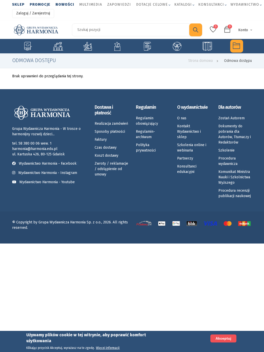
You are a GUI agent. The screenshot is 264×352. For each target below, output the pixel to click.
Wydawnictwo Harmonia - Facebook (48, 163)
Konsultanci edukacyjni (186, 169)
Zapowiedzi (119, 4)
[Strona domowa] (36, 30)
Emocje (117, 46)
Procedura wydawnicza (227, 161)
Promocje (40, 4)
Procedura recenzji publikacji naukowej (234, 193)
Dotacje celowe (152, 4)
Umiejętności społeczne (176, 46)
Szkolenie (226, 150)
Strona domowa (200, 60)
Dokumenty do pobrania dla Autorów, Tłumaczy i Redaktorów (234, 134)
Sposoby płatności (110, 131)
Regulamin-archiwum (145, 134)
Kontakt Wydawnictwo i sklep (189, 131)
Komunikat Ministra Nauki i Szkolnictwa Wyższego (234, 177)
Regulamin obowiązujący (147, 121)
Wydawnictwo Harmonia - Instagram (47, 173)
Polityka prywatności (146, 148)
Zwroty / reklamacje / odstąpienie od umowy (111, 169)
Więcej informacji (108, 348)
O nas (181, 118)
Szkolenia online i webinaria (191, 148)
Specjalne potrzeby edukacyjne (27, 46)
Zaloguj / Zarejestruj (33, 13)
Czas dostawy (106, 147)
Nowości (64, 4)
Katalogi (183, 4)
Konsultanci (211, 4)
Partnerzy (185, 158)
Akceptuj (223, 338)
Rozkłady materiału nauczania (206, 46)
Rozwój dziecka (87, 46)
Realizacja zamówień (111, 123)
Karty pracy (147, 46)
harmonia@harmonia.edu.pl (34, 149)
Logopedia (57, 46)
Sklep (18, 4)
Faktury (101, 139)
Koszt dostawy (106, 155)
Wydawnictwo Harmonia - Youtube (47, 182)
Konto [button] (243, 30)
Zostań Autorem (231, 118)
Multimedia (90, 4)
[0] (213, 31)
